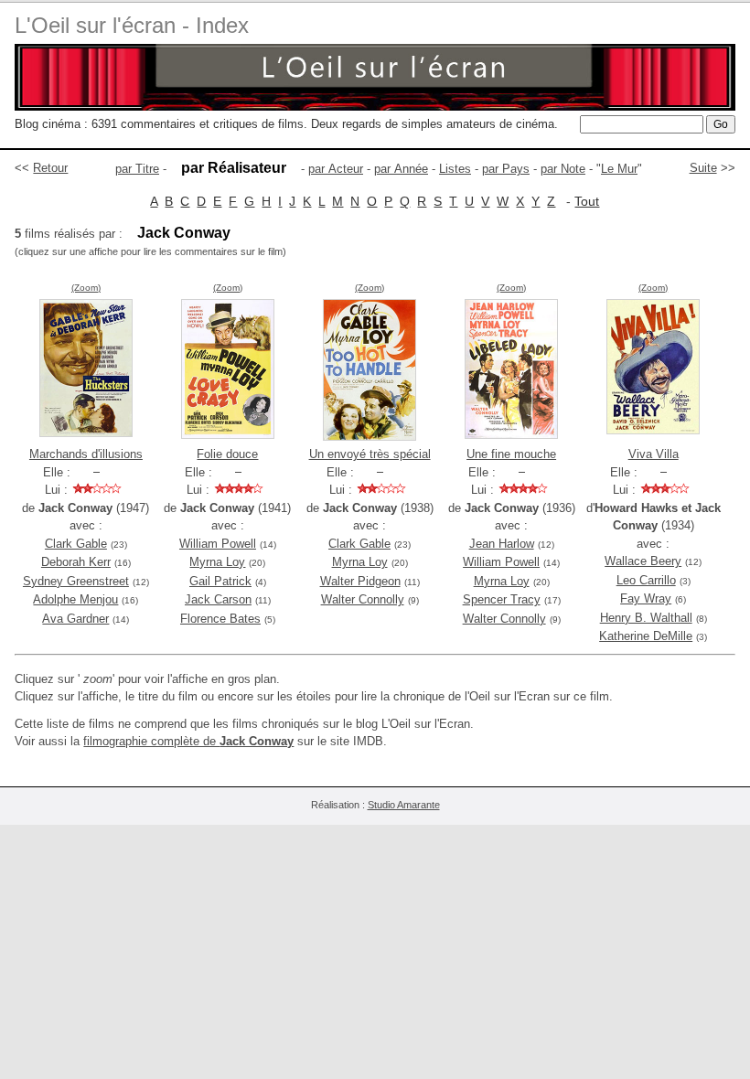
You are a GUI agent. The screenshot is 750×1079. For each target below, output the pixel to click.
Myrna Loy (217, 562)
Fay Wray (645, 598)
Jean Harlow (501, 543)
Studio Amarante (404, 804)
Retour (50, 168)
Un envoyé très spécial (370, 454)
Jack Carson (218, 599)
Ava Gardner (75, 618)
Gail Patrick (220, 581)
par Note (563, 169)
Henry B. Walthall (646, 618)
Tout (586, 201)
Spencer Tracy (502, 599)
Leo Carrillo (646, 580)
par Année (401, 169)
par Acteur (335, 169)
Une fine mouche (511, 454)
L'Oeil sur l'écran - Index (132, 25)
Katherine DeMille (645, 636)
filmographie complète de (188, 741)
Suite (703, 168)
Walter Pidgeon (360, 581)
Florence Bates (220, 618)
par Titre (137, 169)
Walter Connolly (362, 599)
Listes (455, 169)
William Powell (217, 543)
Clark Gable (76, 543)
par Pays (506, 169)
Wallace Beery (643, 561)
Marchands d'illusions (86, 454)
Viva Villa (653, 454)
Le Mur (619, 169)
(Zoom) (86, 288)
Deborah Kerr (76, 562)
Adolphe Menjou (75, 599)
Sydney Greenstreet (76, 581)
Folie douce (227, 454)
